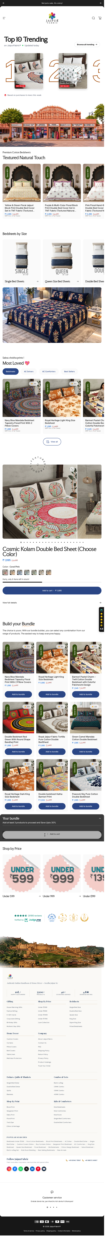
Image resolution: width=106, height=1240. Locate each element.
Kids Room (58, 1115)
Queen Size (74, 1015)
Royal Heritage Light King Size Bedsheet (51, 678)
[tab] (11, 371)
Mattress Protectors (14, 1058)
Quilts (9, 1090)
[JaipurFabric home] (10, 976)
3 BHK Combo (59, 1090)
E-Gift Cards (11, 1015)
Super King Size (75, 1022)
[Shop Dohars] (29, 131)
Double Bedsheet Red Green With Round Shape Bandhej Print (17, 739)
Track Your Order (44, 1066)
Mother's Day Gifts (13, 1026)
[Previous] (3, 3)
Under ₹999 (42, 1011)
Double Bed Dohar (13, 1087)
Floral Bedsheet (40, 1147)
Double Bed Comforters (62, 1122)
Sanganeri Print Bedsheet (62, 1144)
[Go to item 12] (55, 542)
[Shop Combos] (89, 131)
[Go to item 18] (73, 542)
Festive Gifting (12, 1011)
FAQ (39, 1047)
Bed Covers (11, 1051)
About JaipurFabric (45, 1039)
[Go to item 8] (42, 542)
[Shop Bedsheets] (16, 131)
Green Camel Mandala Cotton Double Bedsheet (84, 738)
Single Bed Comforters (62, 1118)
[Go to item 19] (76, 542)
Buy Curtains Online (43, 1144)
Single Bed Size (75, 1007)
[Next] (100, 3)
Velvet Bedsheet (87, 1147)
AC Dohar (68, 1141)
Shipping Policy (43, 1051)
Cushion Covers (12, 1039)
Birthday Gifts (12, 1022)
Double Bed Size (75, 1011)
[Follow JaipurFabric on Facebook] (15, 1169)
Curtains (10, 1043)
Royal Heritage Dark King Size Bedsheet (17, 795)
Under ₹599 (42, 1007)
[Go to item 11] (52, 542)
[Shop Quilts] (65, 131)
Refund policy (76, 1231)
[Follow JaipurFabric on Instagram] (9, 1169)
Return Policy (43, 1054)
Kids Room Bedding (28, 1150)
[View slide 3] (53, 1207)
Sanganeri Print (12, 1111)
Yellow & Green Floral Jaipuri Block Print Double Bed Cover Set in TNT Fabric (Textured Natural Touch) (20, 209)
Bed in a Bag (58, 1083)
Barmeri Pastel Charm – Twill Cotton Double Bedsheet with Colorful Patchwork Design (84, 681)
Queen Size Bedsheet (24, 1147)
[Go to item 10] (49, 542)
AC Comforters (79, 1144)
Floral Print (11, 1118)
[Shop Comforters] (41, 131)
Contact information (64, 1231)
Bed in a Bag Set (13, 1150)
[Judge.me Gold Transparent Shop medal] (63, 918)
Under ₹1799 (42, 1019)
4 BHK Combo (59, 1094)
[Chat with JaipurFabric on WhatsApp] (20, 1169)
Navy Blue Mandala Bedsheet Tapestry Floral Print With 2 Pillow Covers (19, 423)
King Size (73, 1019)
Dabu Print (10, 1115)
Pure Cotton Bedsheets (35, 1141)
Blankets (10, 1094)
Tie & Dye (10, 1122)
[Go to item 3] (27, 542)
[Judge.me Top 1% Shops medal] (84, 918)
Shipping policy (51, 1231)
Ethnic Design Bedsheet (70, 1147)
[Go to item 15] (64, 542)
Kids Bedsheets (59, 1107)
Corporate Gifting (13, 1019)
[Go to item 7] (39, 542)
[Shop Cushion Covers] (77, 131)
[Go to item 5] (33, 542)
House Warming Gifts (14, 1007)
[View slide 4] (56, 1207)
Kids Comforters (60, 1111)
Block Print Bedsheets (54, 1141)
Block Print (11, 1107)
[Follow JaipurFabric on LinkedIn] (32, 1169)
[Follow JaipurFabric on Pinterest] (38, 1169)
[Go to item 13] (58, 542)
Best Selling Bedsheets (46, 1150)
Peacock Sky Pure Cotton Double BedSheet (85, 795)
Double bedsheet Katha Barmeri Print (50, 795)
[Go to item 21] (83, 542)
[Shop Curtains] (53, 131)
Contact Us (42, 1043)
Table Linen (11, 1054)
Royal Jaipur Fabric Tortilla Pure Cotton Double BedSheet (52, 739)
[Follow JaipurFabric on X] (26, 1169)
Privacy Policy (43, 1058)
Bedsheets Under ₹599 (15, 1141)
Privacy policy (40, 1231)
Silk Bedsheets (53, 1147)
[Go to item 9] (45, 542)
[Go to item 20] (80, 542)
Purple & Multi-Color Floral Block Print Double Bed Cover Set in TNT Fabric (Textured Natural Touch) (61, 209)
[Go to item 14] (61, 542)
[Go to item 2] (24, 542)
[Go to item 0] (21, 542)
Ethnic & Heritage (13, 1126)
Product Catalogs (44, 1062)
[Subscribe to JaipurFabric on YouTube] (44, 1169)
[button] (101, 619)
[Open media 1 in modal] (72, 469)
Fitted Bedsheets (76, 1026)
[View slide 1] (47, 1207)
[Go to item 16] (67, 542)
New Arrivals (61, 1150)
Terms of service (29, 1231)
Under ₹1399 (43, 1015)
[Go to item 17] (70, 542)
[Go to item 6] (36, 542)
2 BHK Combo (59, 1087)
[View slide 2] (50, 1207)
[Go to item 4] (30, 542)
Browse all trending (85, 44)
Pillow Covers (11, 1047)
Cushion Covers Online (25, 1144)
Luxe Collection (43, 1022)
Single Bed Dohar (13, 1083)
